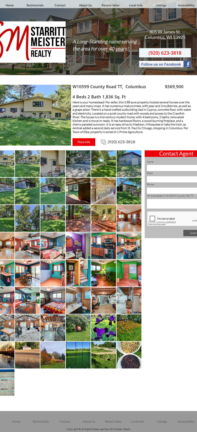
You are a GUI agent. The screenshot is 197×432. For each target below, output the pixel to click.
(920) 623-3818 (165, 52)
